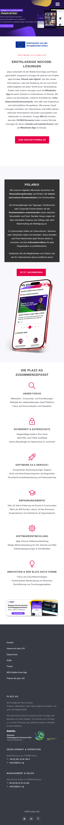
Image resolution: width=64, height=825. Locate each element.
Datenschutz (12, 654)
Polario (10, 666)
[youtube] (24, 818)
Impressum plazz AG (16, 648)
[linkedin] (31, 818)
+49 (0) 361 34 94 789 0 (19, 759)
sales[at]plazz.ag (16, 763)
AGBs (9, 660)
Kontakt (10, 642)
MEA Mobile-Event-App (17, 672)
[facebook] (38, 818)
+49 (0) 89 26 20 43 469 (19, 783)
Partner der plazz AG (16, 678)
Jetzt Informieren (31, 272)
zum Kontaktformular (32, 140)
